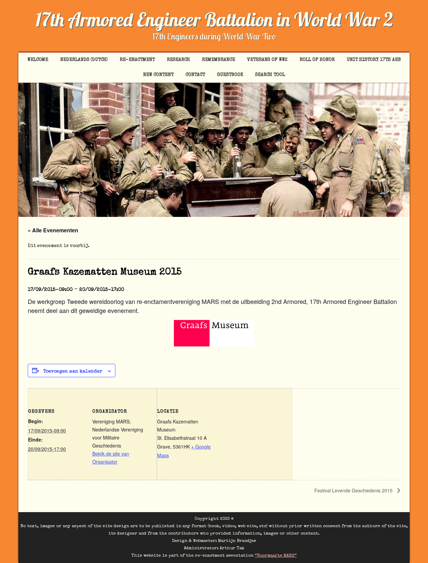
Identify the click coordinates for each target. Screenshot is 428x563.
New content (158, 75)
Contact (195, 75)
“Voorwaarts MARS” (276, 556)
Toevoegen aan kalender (72, 371)
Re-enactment (137, 60)
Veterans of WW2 (267, 60)
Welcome (37, 60)
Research (178, 60)
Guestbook (230, 75)
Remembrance (218, 60)
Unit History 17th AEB (374, 60)
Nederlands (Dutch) (84, 60)
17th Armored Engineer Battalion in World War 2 (214, 19)
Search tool (270, 75)
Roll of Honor (317, 60)
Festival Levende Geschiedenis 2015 (354, 490)
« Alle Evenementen (53, 230)
